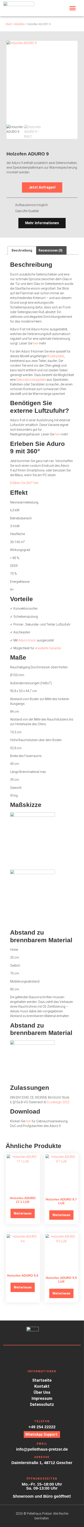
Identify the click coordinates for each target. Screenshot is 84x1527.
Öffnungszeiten (41, 1478)
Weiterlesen (23, 1213)
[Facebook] (41, 1353)
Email (42, 1443)
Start (8, 24)
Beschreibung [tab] (22, 250)
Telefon (42, 1421)
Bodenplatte (55, 356)
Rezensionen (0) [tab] (50, 250)
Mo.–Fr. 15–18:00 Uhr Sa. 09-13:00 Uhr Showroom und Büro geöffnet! (42, 1490)
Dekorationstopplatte (31, 379)
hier (35, 343)
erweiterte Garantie (48, 648)
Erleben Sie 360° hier (24, 483)
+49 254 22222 (42, 1427)
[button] (72, 8)
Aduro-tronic (27, 640)
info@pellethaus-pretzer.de (42, 1449)
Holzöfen (19, 24)
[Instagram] (33, 1353)
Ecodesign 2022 (58, 1102)
